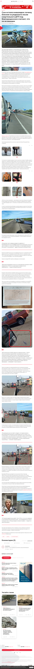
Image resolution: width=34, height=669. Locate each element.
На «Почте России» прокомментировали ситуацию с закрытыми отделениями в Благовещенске (7, 632)
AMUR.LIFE (4, 533)
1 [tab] (17, 182)
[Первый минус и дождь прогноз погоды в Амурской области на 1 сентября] (17, 586)
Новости (3, 10)
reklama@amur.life (27, 646)
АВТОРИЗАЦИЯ (6, 557)
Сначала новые (24, 540)
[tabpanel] (6, 151)
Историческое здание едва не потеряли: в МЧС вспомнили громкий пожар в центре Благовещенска (25, 610)
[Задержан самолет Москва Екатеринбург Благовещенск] (17, 575)
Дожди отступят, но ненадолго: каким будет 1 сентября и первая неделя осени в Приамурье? (10, 568)
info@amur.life (11, 646)
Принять (31, 667)
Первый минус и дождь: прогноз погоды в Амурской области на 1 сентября (10, 585)
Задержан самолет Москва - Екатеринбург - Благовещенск (8, 574)
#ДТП (3, 536)
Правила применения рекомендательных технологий (8, 662)
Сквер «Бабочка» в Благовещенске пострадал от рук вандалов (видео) (9, 609)
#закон (8, 536)
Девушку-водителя (5, 135)
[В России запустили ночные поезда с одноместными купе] (17, 565)
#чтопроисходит (15, 536)
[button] (20, 652)
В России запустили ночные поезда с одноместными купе (9, 564)
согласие (12, 666)
